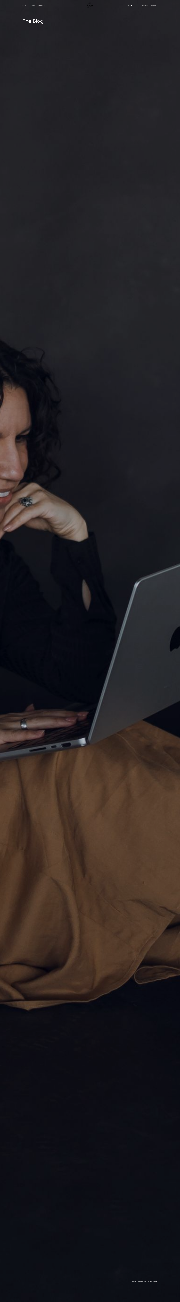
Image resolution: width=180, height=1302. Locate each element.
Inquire (145, 5)
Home (24, 5)
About (32, 5)
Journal (154, 5)
